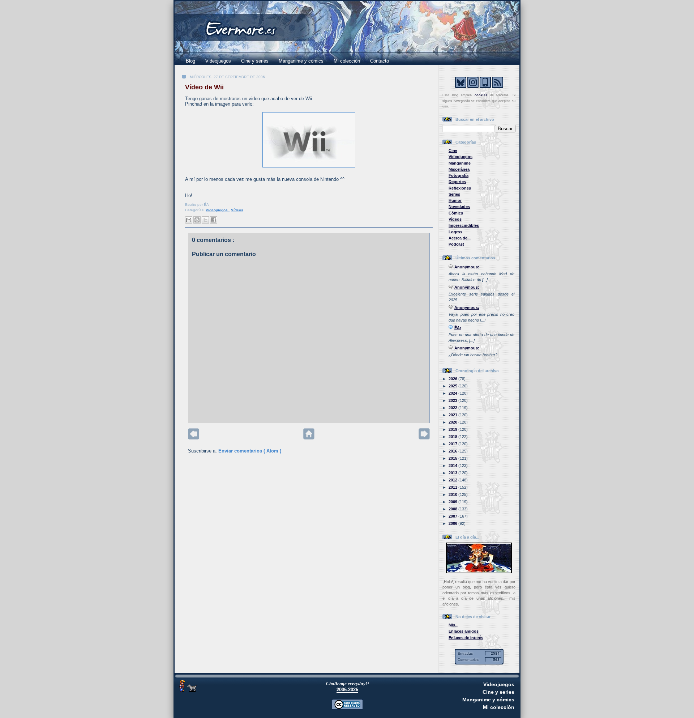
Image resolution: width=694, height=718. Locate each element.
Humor (455, 200)
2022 (453, 407)
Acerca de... (460, 238)
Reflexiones (460, 188)
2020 (453, 422)
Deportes (457, 181)
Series (454, 194)
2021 (453, 415)
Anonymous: (466, 267)
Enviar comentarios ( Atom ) (249, 451)
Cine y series (255, 61)
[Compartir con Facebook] (213, 220)
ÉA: (457, 328)
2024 (453, 393)
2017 (453, 444)
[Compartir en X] (205, 220)
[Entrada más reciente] (193, 438)
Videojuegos (218, 61)
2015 (453, 458)
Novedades (459, 206)
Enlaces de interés (466, 638)
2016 (453, 451)
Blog (190, 61)
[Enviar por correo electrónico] (188, 220)
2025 (453, 386)
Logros (455, 232)
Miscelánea (459, 169)
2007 (453, 516)
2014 (453, 465)
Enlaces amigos (464, 631)
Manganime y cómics (301, 61)
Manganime (460, 163)
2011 (453, 487)
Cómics (456, 213)
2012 (453, 480)
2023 (453, 400)
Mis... (453, 625)
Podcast (456, 244)
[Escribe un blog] (197, 220)
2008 (453, 509)
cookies (481, 95)
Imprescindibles (464, 225)
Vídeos (237, 210)
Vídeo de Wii (204, 87)
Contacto (379, 61)
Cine (453, 150)
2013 (453, 473)
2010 (453, 494)
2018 (453, 436)
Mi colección (347, 61)
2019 (453, 429)
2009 (453, 502)
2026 (453, 379)
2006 (453, 523)
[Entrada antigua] (424, 438)
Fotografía (458, 175)
